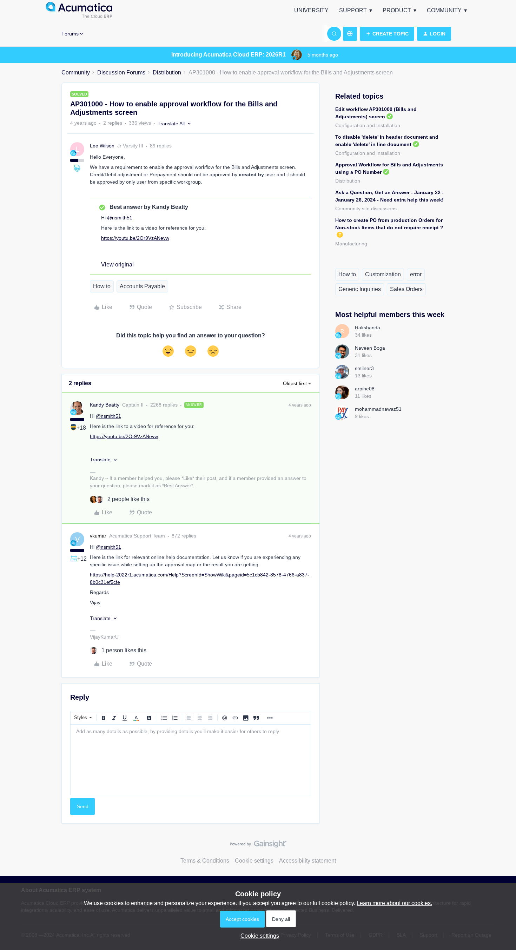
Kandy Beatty (104, 405)
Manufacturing (351, 243)
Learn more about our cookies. (394, 903)
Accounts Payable (142, 286)
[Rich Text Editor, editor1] (191, 760)
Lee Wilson (102, 146)
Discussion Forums (121, 72)
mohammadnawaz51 (378, 409)
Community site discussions (366, 208)
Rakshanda (367, 327)
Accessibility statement (307, 861)
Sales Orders (406, 289)
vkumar (98, 536)
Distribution (167, 72)
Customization (383, 274)
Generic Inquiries (359, 289)
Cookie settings (254, 861)
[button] (387, 34)
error (416, 274)
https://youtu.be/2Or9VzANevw (135, 238)
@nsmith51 (119, 217)
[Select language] (350, 34)
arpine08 (365, 388)
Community (444, 10)
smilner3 (364, 368)
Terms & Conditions (204, 861)
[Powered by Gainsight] (258, 845)
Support (353, 10)
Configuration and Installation (367, 125)
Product (397, 10)
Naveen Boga (370, 348)
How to (102, 286)
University (311, 10)
